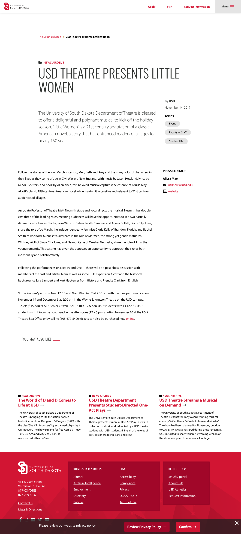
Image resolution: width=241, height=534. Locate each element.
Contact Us (25, 503)
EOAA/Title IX (128, 496)
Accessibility (128, 477)
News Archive (54, 62)
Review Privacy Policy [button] (144, 527)
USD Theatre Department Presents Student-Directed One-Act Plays (119, 405)
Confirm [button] (185, 527)
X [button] (237, 523)
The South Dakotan (49, 37)
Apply (151, 6)
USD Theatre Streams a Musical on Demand (188, 403)
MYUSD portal (177, 477)
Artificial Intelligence (87, 483)
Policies (78, 502)
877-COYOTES (27, 490)
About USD (175, 483)
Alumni (78, 477)
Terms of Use (128, 502)
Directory (80, 496)
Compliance (127, 483)
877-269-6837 (27, 495)
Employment (82, 489)
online (130, 319)
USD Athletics (177, 489)
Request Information (197, 6)
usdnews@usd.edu (180, 185)
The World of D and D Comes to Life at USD (47, 403)
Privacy (124, 489)
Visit (169, 6)
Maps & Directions (30, 509)
